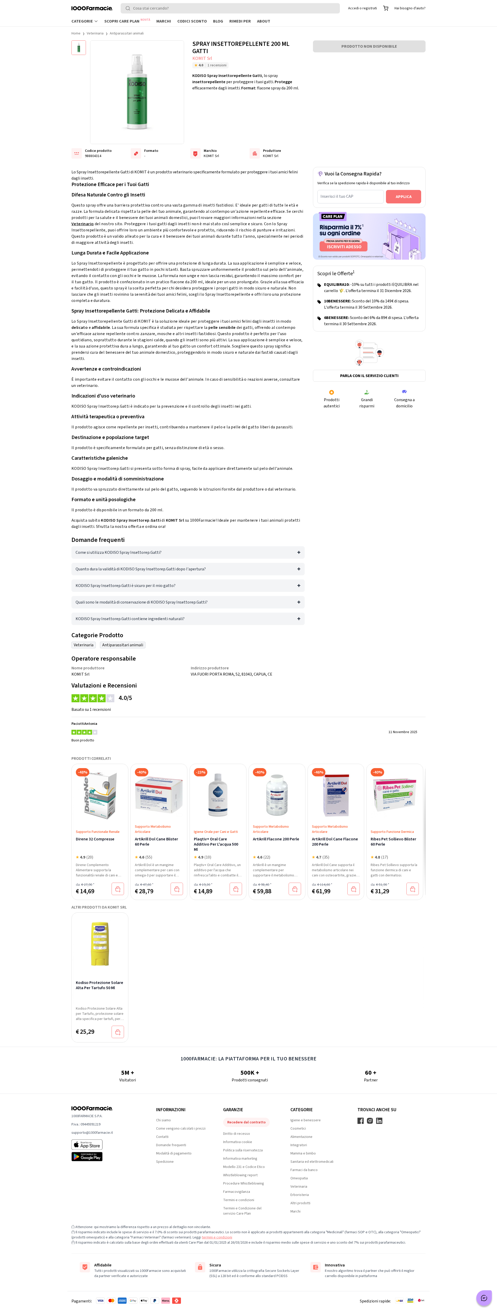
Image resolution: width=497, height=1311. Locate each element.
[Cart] (385, 8)
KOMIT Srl (202, 58)
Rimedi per (240, 21)
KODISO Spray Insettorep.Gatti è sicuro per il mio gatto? (126, 586)
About (263, 21)
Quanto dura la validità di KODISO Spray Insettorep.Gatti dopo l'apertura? (141, 569)
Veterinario (82, 224)
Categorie (82, 21)
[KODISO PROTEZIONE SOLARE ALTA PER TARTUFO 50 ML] (100, 941)
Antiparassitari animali (127, 33)
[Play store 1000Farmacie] (105, 1156)
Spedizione (165, 1161)
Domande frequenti (171, 1145)
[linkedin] (379, 1121)
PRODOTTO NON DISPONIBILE (369, 46)
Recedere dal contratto (246, 1122)
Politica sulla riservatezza (243, 1150)
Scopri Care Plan (127, 21)
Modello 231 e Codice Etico (244, 1167)
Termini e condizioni (238, 1200)
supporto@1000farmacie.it (92, 1132)
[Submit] (129, 8)
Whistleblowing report (240, 1175)
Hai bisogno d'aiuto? (410, 8)
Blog (218, 21)
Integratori (298, 1145)
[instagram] (370, 1121)
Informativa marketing (240, 1158)
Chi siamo (163, 1120)
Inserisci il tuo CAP (336, 196)
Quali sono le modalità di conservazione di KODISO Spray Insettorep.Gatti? (142, 602)
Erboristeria (299, 1194)
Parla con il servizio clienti (369, 376)
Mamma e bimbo (303, 1153)
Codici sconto (192, 21)
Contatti (162, 1136)
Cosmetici (298, 1128)
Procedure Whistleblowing (243, 1183)
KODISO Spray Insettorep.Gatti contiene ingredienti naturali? (130, 619)
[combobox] (230, 8)
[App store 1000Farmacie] (105, 1144)
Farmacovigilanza (236, 1191)
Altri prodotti (300, 1203)
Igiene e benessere (305, 1120)
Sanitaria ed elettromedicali (311, 1161)
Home (76, 33)
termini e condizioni (217, 1237)
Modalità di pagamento (174, 1153)
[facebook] (360, 1121)
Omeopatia (299, 1178)
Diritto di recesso (236, 1133)
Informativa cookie (237, 1142)
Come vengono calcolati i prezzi (181, 1128)
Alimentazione (301, 1136)
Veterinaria (95, 33)
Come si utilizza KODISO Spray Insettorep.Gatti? (119, 552)
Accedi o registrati (362, 8)
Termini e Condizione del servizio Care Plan (242, 1211)
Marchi (163, 21)
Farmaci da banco (304, 1170)
